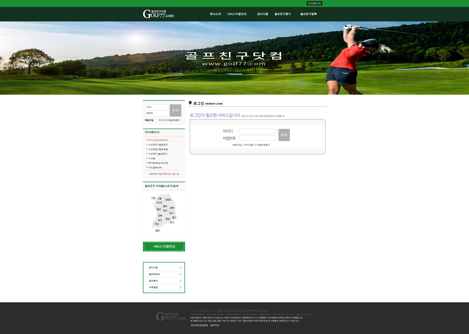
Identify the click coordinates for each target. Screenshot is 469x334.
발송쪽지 (162, 154)
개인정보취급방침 (199, 325)
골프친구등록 (308, 13)
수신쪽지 (153, 154)
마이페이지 (314, 3)
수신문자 (153, 144)
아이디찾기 (249, 145)
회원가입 (149, 120)
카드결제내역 (155, 167)
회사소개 (215, 13)
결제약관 (214, 325)
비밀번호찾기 (263, 145)
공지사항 (262, 13)
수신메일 (153, 149)
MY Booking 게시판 (158, 163)
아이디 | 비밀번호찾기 (169, 120)
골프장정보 (154, 274)
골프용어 (153, 280)
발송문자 (163, 144)
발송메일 (163, 149)
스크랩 (152, 158)
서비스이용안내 (236, 13)
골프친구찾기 (282, 13)
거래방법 (153, 287)
